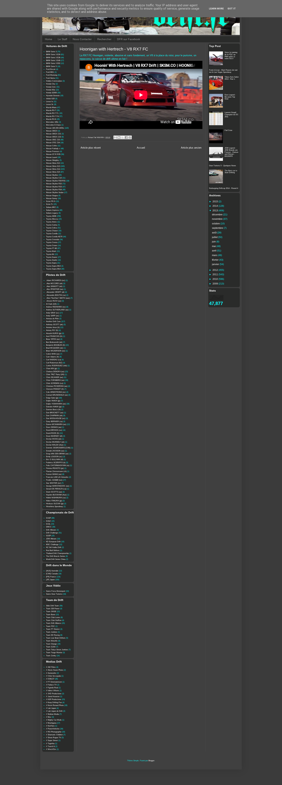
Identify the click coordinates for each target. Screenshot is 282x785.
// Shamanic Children (54, 735)
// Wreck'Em (51, 749)
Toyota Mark (51, 251)
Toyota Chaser (52, 231)
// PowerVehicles (52, 729)
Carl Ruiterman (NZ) (54, 363)
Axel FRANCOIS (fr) (54, 336)
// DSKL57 (50, 679)
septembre (218, 228)
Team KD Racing (53, 635)
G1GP (48, 536)
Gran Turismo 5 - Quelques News (222, 166)
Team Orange (51, 644)
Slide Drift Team (52, 606)
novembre (217, 219)
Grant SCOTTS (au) (54, 492)
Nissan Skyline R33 (54, 187)
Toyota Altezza (52, 219)
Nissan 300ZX (51, 131)
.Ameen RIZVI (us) (53, 301)
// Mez (48, 717)
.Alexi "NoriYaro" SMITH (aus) (58, 298)
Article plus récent (91, 147)
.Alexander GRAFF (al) (55, 292)
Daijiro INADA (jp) (53, 401)
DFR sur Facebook (128, 39)
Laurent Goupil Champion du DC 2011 (231, 115)
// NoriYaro (50, 726)
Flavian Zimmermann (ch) (56, 471)
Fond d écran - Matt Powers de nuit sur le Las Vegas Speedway (223, 71)
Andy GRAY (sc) (52, 313)
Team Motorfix (52, 641)
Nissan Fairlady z (53, 149)
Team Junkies (51, 632)
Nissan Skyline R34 (54, 190)
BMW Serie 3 (51, 52)
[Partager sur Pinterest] (130, 137)
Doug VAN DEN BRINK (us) (57, 454)
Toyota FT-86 (51, 248)
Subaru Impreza (52, 210)
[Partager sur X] (123, 137)
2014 (216, 206)
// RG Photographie (53, 732)
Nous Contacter (82, 39)
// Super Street (52, 740)
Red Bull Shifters (52, 550)
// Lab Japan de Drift (54, 711)
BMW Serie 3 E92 (53, 63)
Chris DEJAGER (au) (54, 377)
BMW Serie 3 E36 (53, 58)
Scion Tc (49, 204)
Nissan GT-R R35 (53, 154)
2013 (216, 210)
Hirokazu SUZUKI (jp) (54, 504)
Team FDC (50, 626)
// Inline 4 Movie (52, 691)
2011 (216, 274)
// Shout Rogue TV (53, 738)
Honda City (50, 84)
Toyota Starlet (51, 260)
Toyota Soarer (51, 257)
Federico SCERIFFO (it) (55, 463)
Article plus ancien (191, 147)
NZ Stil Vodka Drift (53, 547)
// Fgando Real (52, 688)
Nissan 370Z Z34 (53, 143)
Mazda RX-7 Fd (52, 116)
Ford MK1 (50, 72)
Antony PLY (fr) (52, 330)
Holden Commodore (54, 81)
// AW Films (51, 667)
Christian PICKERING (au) (56, 386)
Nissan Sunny (51, 198)
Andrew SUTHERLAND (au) (57, 310)
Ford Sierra (50, 78)
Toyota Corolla (52, 234)
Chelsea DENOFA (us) (55, 372)
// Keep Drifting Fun (54, 702)
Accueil (141, 147)
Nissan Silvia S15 (53, 172)
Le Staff (62, 39)
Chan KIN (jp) (51, 368)
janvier (216, 264)
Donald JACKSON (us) (55, 451)
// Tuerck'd (50, 746)
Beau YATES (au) (53, 339)
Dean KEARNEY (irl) (54, 436)
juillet (215, 237)
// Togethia (50, 744)
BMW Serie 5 (51, 66)
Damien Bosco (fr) (53, 410)
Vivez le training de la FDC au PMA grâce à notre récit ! (231, 55)
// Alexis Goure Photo (54, 670)
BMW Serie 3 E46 (53, 60)
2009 (216, 283)
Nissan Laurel (51, 157)
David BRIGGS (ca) (54, 430)
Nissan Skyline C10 (54, 178)
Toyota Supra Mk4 (53, 269)
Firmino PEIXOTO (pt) (55, 468)
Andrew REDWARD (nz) (56, 307)
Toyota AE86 (51, 216)
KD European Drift (53, 542)
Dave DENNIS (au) (53, 427)
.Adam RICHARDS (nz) (55, 280)
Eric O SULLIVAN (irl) (54, 459)
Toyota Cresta (51, 242)
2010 (216, 279)
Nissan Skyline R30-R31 (56, 181)
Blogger (151, 761)
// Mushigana (51, 723)
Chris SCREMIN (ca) (54, 383)
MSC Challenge (52, 544)
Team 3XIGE (51, 611)
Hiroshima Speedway (54, 506)
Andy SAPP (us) (52, 316)
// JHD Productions (53, 694)
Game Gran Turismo (54, 594)
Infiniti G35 (50, 99)
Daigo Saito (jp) (52, 398)
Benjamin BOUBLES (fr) (55, 345)
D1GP (48, 518)
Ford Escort (50, 69)
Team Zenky (51, 656)
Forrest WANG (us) (54, 474)
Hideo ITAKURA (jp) (54, 501)
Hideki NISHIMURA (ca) (56, 498)
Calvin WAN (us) (52, 354)
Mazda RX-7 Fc (52, 113)
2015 (216, 201)
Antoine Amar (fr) (53, 327)
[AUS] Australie (52, 571)
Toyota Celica (51, 228)
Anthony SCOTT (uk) (54, 325)
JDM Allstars (51, 539)
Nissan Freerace (52, 151)
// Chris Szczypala (53, 676)
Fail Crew (228, 130)
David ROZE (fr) (52, 433)
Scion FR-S (50, 201)
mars (215, 255)
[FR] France (51, 577)
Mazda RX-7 (51, 110)
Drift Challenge (52, 533)
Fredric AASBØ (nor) (54, 480)
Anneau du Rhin (52, 319)
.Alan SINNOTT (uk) (54, 286)
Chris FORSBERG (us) (55, 380)
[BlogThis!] (119, 137)
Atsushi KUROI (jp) (53, 333)
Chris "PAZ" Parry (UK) (55, 374)
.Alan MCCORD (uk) (54, 283)
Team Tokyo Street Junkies (57, 650)
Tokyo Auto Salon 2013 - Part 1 (232, 78)
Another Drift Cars (53, 321)
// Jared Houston (52, 696)
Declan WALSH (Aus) (54, 445)
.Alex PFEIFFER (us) (54, 289)
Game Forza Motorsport (55, 591)
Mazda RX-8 (51, 119)
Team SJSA (50, 647)
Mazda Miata (51, 107)
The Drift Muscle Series (55, 556)
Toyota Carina (51, 225)
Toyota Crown (51, 245)
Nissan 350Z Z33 (53, 140)
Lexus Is (49, 101)
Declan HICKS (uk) (53, 439)
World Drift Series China (55, 559)
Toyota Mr (50, 254)
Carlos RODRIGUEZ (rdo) (56, 366)
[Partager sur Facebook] (126, 137)
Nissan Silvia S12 (53, 163)
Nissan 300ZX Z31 (53, 134)
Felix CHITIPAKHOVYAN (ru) (57, 465)
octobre (216, 223)
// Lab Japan (51, 708)
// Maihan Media (52, 714)
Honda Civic (51, 87)
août (214, 232)
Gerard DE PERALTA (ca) (56, 489)
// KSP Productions (53, 699)
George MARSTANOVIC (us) (57, 486)
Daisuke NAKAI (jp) (54, 407)
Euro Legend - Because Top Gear (230, 97)
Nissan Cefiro (51, 146)
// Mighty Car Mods (54, 720)
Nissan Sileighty (52, 160)
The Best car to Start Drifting (231, 172)
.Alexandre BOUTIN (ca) (56, 295)
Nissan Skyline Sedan (54, 192)
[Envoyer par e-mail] (115, 137)
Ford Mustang (51, 75)
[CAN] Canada (52, 574)
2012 (216, 270)
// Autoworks (51, 673)
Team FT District (53, 629)
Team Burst (50, 615)
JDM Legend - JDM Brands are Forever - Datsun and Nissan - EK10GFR (231, 152)
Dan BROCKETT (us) (54, 413)
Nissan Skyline (52, 175)
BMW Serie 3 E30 (53, 54)
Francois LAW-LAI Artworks (57, 477)
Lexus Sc (50, 104)
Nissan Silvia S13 (53, 166)
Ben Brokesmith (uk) (54, 342)
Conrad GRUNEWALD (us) (57, 395)
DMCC (49, 527)
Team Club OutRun (53, 620)
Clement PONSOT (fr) (55, 389)
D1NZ (48, 521)
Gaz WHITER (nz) (53, 483)
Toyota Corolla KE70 (54, 237)
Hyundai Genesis (53, 96)
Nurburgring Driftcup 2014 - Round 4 (223, 188)
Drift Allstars (51, 530)
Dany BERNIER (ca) (54, 421)
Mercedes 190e (52, 122)
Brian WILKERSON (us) (55, 351)
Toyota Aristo (51, 222)
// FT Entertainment (54, 682)
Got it (232, 8)
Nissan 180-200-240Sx (55, 128)
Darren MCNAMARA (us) (56, 424)
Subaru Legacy (52, 213)
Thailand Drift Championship (57, 553)
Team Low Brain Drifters (55, 638)
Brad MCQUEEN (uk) (54, 348)
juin (214, 241)
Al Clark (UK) (51, 304)
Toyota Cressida (52, 239)
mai (214, 246)
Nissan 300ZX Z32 (53, 137)
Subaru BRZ (51, 207)
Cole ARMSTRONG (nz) (56, 392)
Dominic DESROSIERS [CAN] (58, 448)
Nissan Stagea (52, 196)
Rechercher (104, 39)
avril (214, 250)
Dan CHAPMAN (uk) (54, 415)
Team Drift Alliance (53, 623)
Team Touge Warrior (54, 653)
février (215, 260)
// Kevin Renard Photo (55, 705)
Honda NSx (50, 90)
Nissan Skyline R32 (54, 184)
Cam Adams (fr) (52, 357)
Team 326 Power (52, 609)
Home (48, 39)
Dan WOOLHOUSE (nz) (55, 418)
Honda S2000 (51, 93)
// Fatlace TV (51, 685)
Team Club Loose (53, 617)
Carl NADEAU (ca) (53, 360)
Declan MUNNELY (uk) (55, 442)
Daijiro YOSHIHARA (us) (56, 404)
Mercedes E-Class (53, 125)
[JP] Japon (50, 580)
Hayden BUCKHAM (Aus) (56, 495)
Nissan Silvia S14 (53, 169)
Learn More (216, 8)
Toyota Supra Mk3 (53, 266)
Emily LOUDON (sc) (54, 457)
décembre (217, 214)
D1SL (48, 524)
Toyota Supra (51, 263)
